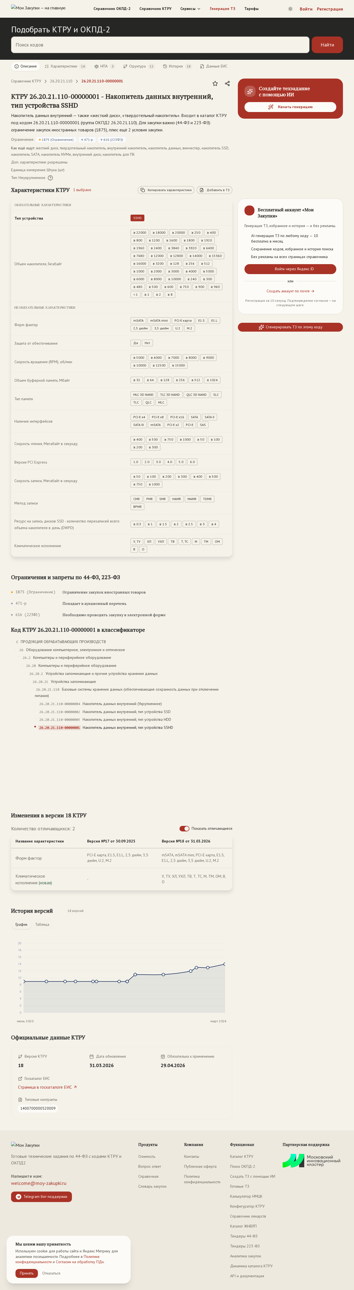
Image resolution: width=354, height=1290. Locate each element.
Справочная (148, 1176)
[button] (116, 101)
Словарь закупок (152, 1186)
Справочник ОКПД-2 (112, 8)
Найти (327, 44)
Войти (306, 9)
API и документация (247, 1275)
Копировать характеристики (170, 190)
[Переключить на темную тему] (290, 9)
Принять (26, 1273)
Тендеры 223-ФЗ (245, 1246)
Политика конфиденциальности (202, 1179)
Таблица (42, 924)
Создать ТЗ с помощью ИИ (252, 1176)
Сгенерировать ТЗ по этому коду (294, 326)
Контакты (191, 1156)
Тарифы (251, 8)
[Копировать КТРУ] (227, 101)
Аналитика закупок (245, 1255)
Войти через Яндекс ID (294, 268)
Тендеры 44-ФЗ (243, 1236)
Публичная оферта (200, 1166)
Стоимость (146, 1156)
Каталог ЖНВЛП (243, 1226)
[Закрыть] (334, 207)
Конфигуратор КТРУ (247, 1206)
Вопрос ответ (149, 1166)
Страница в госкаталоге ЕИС (45, 1087)
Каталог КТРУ (241, 1156)
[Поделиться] (227, 84)
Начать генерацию (295, 106)
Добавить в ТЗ (218, 190)
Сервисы (188, 8)
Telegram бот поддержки (45, 1196)
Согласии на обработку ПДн (80, 1261)
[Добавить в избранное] (215, 84)
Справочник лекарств (248, 1216)
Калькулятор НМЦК (246, 1196)
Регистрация (330, 9)
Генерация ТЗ (222, 8)
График (21, 924)
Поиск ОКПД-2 (242, 1166)
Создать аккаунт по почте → (290, 290)
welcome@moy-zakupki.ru (38, 1183)
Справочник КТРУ (155, 8)
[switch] (184, 828)
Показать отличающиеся (212, 828)
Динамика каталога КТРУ (251, 1265)
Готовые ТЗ (239, 1186)
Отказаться (51, 1273)
